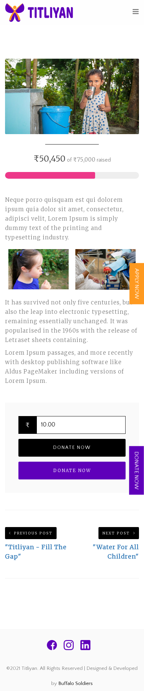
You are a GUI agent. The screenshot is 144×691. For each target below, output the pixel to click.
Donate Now (72, 447)
